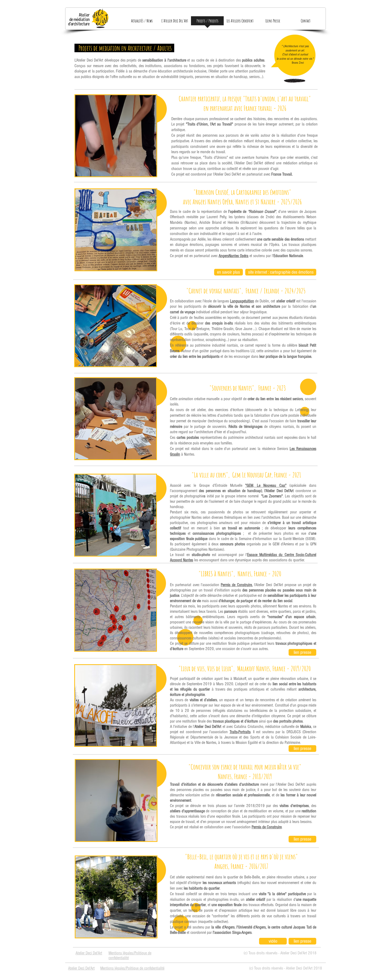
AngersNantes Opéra (233, 255)
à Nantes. (188, 454)
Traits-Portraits (240, 731)
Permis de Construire (236, 584)
